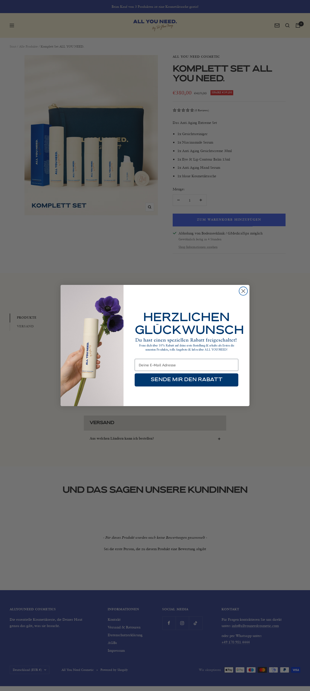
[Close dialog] (243, 291)
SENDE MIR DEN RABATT (187, 380)
